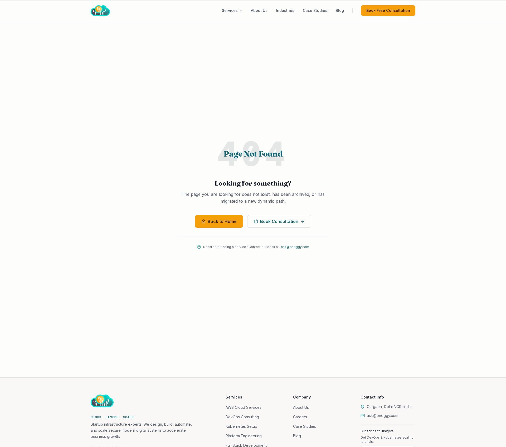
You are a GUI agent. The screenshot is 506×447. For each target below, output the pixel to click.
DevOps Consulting (242, 417)
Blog (297, 436)
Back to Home (222, 221)
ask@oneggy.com (295, 247)
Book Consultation (279, 221)
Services (230, 10)
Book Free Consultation (388, 10)
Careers (300, 417)
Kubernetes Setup (241, 426)
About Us (301, 407)
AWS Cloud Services (243, 407)
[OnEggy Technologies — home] (107, 10)
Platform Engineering (244, 436)
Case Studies (304, 426)
